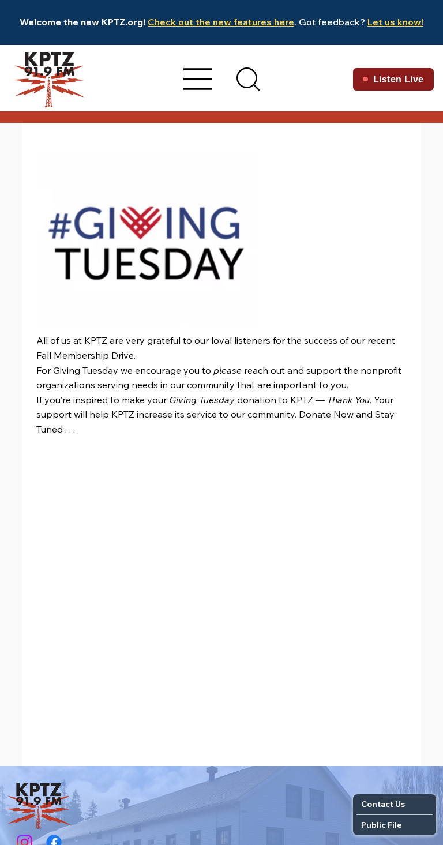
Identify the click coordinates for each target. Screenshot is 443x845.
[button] (248, 79)
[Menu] (198, 79)
